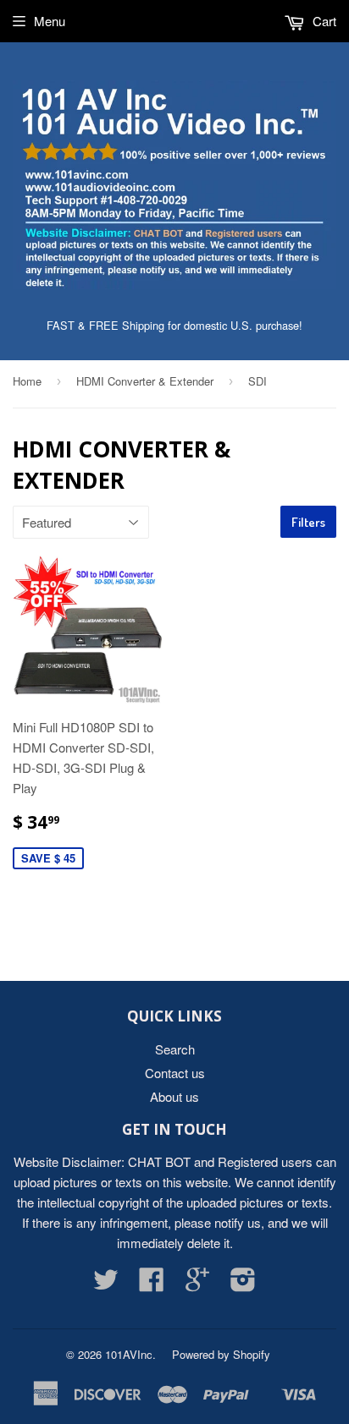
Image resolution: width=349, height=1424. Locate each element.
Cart (322, 21)
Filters (308, 522)
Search (175, 1049)
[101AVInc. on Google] (197, 1284)
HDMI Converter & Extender (144, 381)
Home (27, 381)
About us (174, 1096)
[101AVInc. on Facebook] (151, 1284)
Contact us (175, 1073)
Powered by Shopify (221, 1354)
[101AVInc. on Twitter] (106, 1284)
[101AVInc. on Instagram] (243, 1284)
